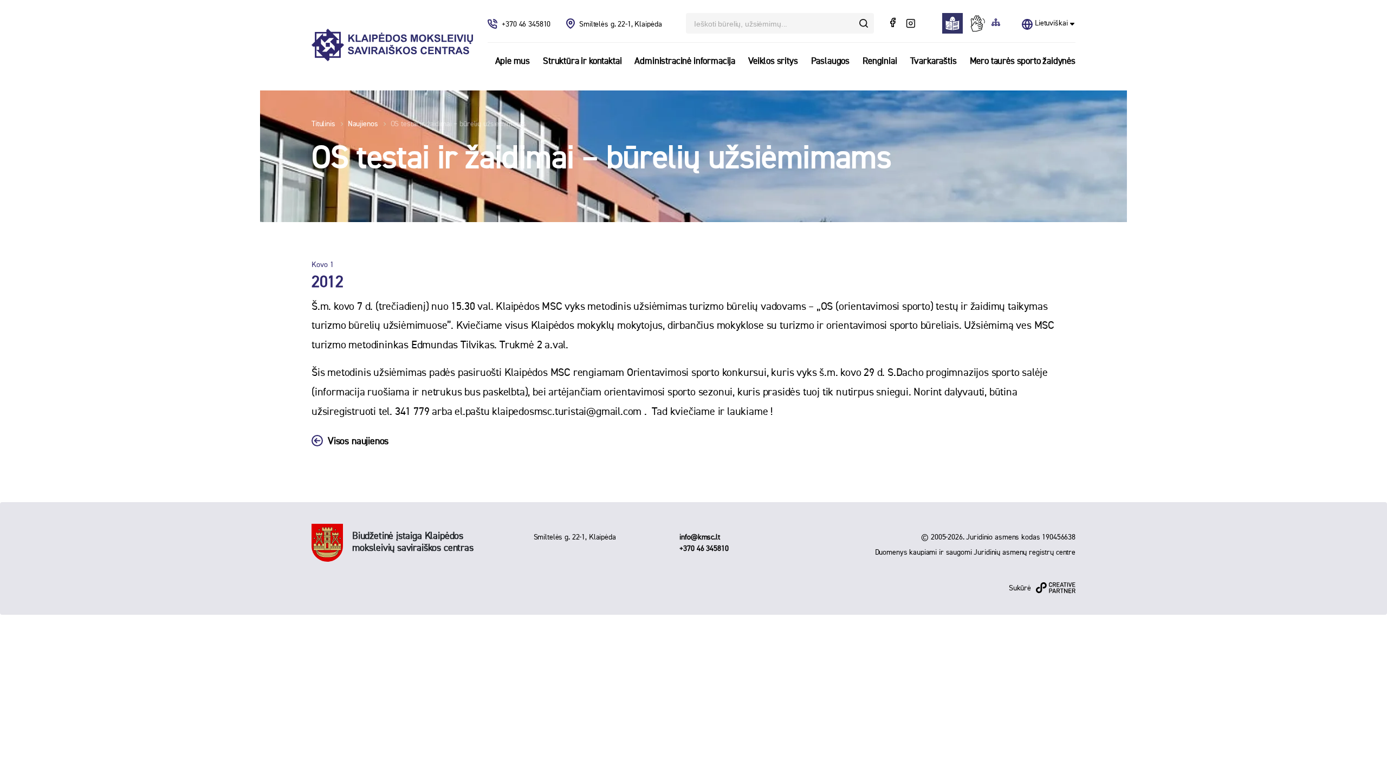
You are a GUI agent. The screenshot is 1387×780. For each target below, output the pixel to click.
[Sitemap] (995, 23)
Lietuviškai (1051, 23)
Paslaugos (830, 61)
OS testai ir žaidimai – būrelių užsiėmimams (458, 124)
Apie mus (512, 61)
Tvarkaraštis (933, 61)
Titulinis (323, 124)
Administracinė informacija (684, 61)
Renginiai (880, 61)
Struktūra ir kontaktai (582, 61)
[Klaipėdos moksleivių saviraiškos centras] (392, 45)
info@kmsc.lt (699, 537)
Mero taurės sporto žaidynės (1022, 61)
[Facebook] (894, 24)
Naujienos (363, 124)
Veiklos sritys (773, 61)
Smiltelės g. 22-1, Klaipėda (620, 24)
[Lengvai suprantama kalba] (955, 23)
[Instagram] (910, 24)
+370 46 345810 (527, 24)
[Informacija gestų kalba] (980, 23)
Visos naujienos (358, 441)
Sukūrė (1020, 588)
